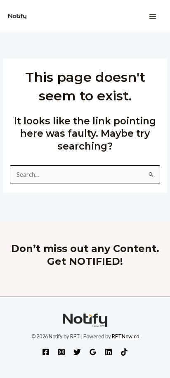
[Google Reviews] (93, 352)
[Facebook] (46, 352)
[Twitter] (77, 352)
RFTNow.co (125, 336)
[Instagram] (61, 352)
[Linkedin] (108, 352)
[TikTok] (124, 352)
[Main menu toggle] (153, 16)
